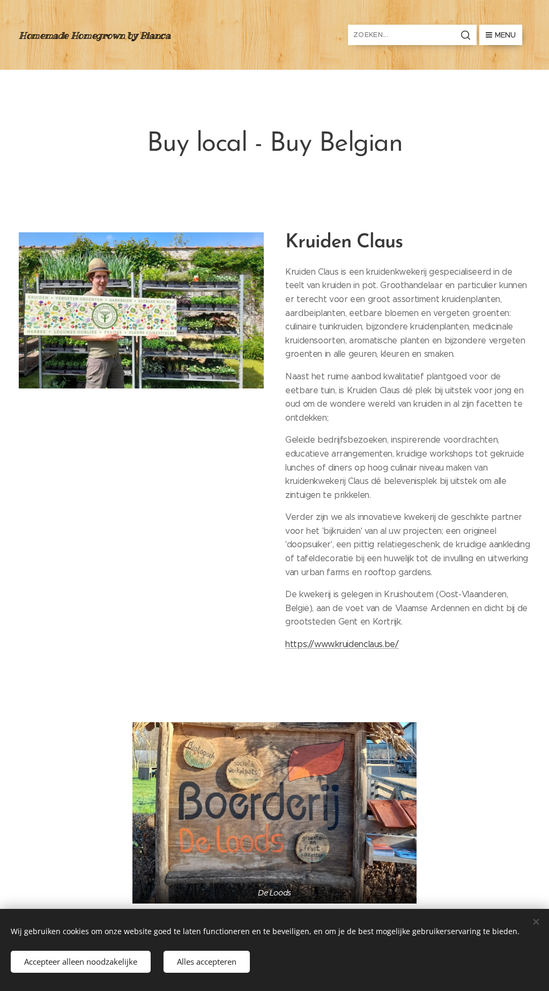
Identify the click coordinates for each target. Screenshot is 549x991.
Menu (505, 35)
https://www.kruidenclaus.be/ (342, 644)
